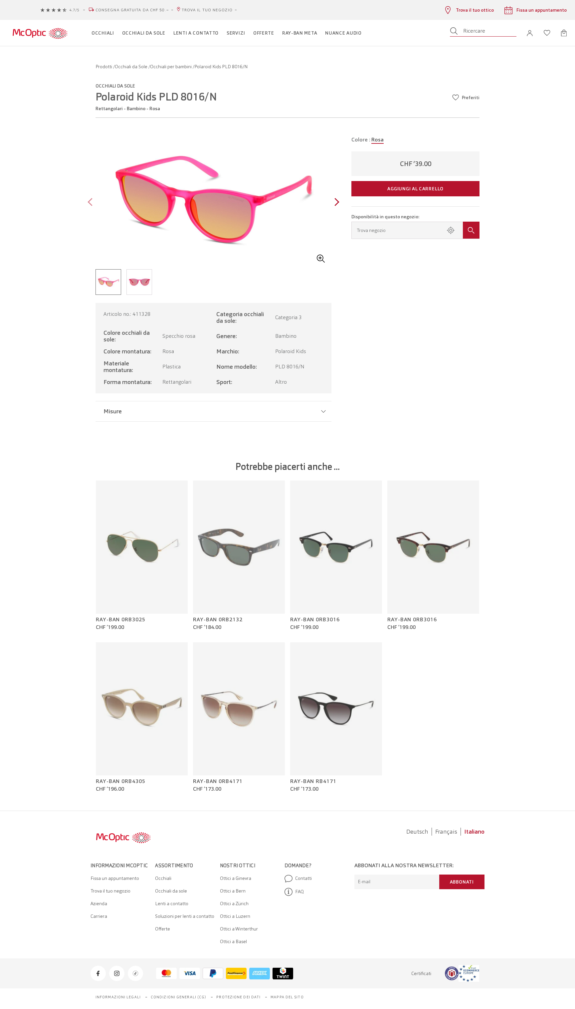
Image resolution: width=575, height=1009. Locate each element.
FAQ (299, 892)
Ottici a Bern (233, 891)
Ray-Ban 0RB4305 (120, 781)
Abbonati (462, 882)
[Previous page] (91, 202)
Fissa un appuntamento (115, 878)
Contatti (303, 878)
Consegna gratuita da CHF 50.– (132, 10)
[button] (529, 33)
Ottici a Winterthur (239, 929)
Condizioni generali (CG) (178, 997)
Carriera (99, 916)
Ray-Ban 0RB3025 (120, 619)
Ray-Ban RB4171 (313, 781)
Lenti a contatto (171, 904)
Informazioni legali (118, 997)
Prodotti (104, 67)
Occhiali (163, 878)
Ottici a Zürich (234, 904)
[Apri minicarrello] (564, 33)
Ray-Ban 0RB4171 (218, 781)
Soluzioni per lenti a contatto (184, 916)
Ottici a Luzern (235, 916)
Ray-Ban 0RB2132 (218, 619)
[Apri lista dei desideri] (547, 33)
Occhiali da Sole (131, 67)
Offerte (162, 929)
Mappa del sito (287, 997)
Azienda (99, 904)
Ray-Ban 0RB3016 (315, 619)
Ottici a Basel (233, 941)
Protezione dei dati (238, 997)
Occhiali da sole (171, 891)
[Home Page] (40, 33)
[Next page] (335, 202)
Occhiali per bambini (171, 67)
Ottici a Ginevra (235, 878)
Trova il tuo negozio (207, 10)
